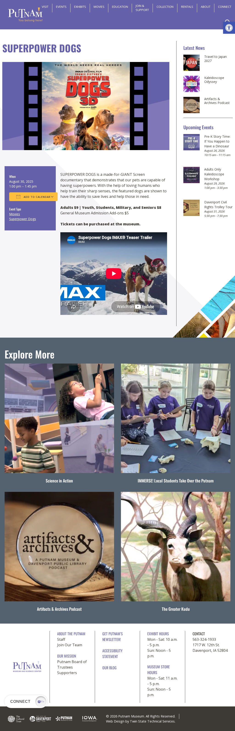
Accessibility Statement (112, 653)
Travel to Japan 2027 (215, 59)
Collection (165, 7)
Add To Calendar (36, 197)
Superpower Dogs (22, 219)
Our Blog (109, 667)
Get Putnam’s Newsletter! (112, 636)
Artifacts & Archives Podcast (217, 101)
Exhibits (80, 7)
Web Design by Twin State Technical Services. (140, 721)
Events (61, 7)
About (205, 7)
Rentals (187, 7)
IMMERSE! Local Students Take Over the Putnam (176, 481)
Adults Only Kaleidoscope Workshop (214, 174)
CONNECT (224, 7)
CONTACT (199, 633)
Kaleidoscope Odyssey (214, 80)
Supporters (67, 672)
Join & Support (142, 8)
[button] (229, 28)
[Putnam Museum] (25, 14)
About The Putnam (71, 633)
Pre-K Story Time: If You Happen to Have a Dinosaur (217, 141)
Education (120, 7)
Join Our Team (69, 644)
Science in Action (59, 481)
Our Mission (66, 656)
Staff (61, 639)
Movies (99, 7)
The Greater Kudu (176, 609)
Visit (45, 7)
